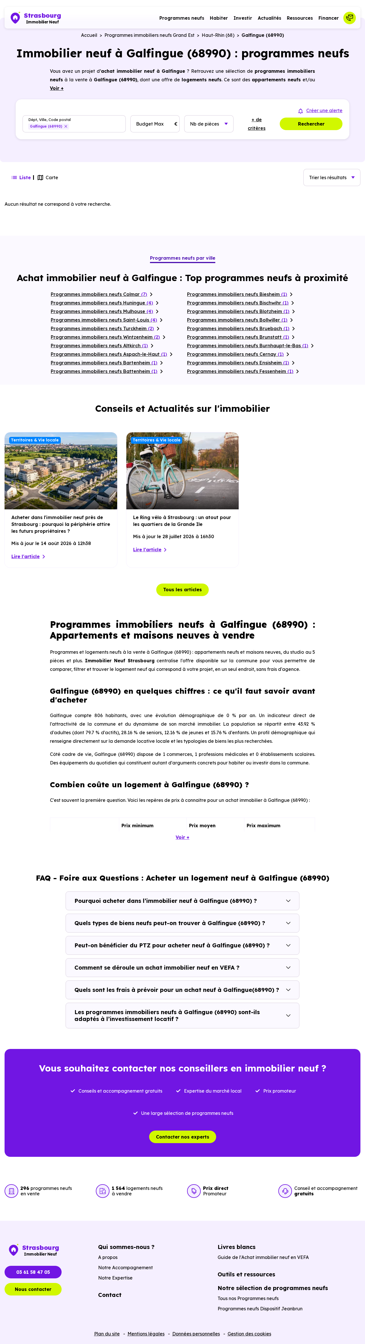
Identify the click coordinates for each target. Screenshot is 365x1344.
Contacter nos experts (182, 1137)
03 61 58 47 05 (33, 1272)
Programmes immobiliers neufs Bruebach (238, 328)
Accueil (89, 35)
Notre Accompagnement (125, 1267)
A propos (107, 1257)
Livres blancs (237, 1246)
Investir (243, 18)
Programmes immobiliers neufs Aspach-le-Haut (109, 354)
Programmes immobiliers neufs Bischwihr (238, 303)
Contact (109, 1294)
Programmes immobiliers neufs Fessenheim (240, 371)
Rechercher (311, 124)
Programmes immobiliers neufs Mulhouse (102, 311)
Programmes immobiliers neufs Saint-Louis (104, 320)
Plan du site (107, 1334)
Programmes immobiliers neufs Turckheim (102, 328)
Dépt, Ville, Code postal (49, 120)
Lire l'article (25, 556)
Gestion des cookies (249, 1334)
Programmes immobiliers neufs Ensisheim (238, 363)
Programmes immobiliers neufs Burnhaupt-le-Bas (247, 345)
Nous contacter (33, 1289)
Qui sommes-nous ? (126, 1246)
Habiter (219, 18)
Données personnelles (196, 1334)
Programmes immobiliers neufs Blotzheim (238, 311)
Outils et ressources (246, 1274)
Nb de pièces (204, 124)
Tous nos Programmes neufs (248, 1298)
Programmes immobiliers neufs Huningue (102, 303)
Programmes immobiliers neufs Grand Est (149, 35)
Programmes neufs (181, 18)
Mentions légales (146, 1334)
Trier (327, 177)
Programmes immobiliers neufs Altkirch (99, 345)
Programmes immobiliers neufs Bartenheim (104, 363)
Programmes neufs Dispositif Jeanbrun (260, 1308)
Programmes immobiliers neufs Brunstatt (238, 337)
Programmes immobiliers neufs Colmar (99, 294)
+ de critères (256, 124)
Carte (52, 177)
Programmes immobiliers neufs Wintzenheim (105, 337)
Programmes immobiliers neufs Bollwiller (237, 320)
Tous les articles (182, 589)
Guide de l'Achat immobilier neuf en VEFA (263, 1257)
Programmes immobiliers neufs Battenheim (104, 371)
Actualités (269, 18)
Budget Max (150, 124)
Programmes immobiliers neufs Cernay (235, 354)
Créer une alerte (324, 110)
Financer (329, 18)
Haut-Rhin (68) (218, 35)
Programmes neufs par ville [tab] (182, 258)
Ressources (300, 18)
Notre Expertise (115, 1278)
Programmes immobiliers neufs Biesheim (237, 294)
